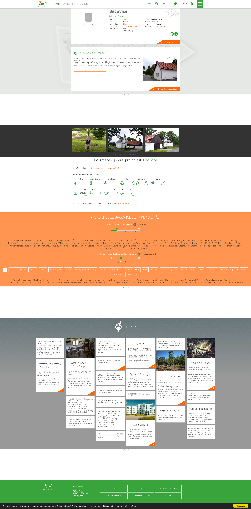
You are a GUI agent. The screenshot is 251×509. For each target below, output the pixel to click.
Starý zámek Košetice (194, 280)
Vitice (213, 245)
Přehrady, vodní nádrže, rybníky (85, 269)
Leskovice (12, 243)
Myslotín (89, 243)
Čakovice (67, 240)
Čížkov (137, 240)
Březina (52, 240)
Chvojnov (120, 240)
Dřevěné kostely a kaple (169, 269)
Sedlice (91, 245)
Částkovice (77, 240)
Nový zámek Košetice (174, 280)
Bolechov (34, 240)
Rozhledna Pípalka (78, 282)
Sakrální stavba (133, 274)
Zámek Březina (58, 280)
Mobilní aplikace (114, 495)
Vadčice (206, 245)
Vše (5, 269)
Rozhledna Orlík (149, 282)
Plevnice (184, 243)
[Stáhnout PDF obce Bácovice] (172, 34)
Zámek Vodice (181, 282)
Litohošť (44, 243)
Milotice (62, 243)
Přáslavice (229, 243)
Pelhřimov (125, 24)
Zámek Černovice (235, 282)
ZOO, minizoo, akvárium (18, 269)
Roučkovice (56, 245)
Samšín (83, 245)
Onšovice (157, 243)
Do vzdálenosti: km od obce (118, 224)
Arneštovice (15, 240)
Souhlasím (241, 506)
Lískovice (35, 243)
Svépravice (143, 245)
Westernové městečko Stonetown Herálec (207, 282)
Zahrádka (117, 248)
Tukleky (162, 245)
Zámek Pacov (14, 282)
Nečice (98, 243)
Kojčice (201, 240)
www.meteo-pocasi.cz (123, 203)
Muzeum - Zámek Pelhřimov (79, 280)
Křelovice (229, 240)
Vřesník (107, 248)
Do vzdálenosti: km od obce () (115, 254)
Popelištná (205, 243)
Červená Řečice (90, 240)
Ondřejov (147, 243)
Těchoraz (153, 245)
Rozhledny (128, 269)
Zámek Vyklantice (42, 282)
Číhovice (129, 240)
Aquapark (33, 269)
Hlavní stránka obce (172, 42)
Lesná (20, 243)
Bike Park (223, 269)
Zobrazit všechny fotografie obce (125, 154)
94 (158, 22)
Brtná (59, 240)
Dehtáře (145, 240)
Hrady (137, 269)
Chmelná (102, 240)
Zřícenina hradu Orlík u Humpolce (126, 282)
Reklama (141, 488)
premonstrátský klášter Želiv (105, 280)
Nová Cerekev (118, 243)
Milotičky (71, 243)
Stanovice (117, 245)
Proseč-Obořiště (16, 245)
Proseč (239, 243)
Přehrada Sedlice (127, 280)
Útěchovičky (184, 245)
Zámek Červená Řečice (23, 280)
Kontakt (168, 495)
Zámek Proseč (143, 280)
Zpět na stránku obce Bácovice (168, 89)
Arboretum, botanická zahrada (110, 269)
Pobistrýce (194, 243)
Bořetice (43, 240)
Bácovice (118, 11)
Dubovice (155, 240)
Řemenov (46, 245)
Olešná (138, 243)
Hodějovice (165, 240)
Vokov (238, 245)
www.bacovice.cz (162, 26)
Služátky (107, 245)
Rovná (65, 245)
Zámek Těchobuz (165, 282)
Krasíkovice (219, 240)
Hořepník (176, 240)
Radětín (36, 245)
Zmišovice (142, 248)
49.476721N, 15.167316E (129, 26)
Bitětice (25, 240)
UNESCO (43, 269)
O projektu (113, 488)
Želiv (125, 248)
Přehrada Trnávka (42, 280)
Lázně (201, 269)
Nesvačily (106, 243)
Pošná (221, 243)
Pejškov (165, 243)
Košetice (208, 240)
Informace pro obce (168, 488)
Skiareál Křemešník (60, 282)
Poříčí (214, 243)
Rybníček (74, 245)
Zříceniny (154, 269)
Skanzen (68, 269)
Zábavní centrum (118, 274)
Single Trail (234, 269)
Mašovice (53, 243)
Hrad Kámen (27, 282)
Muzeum (244, 269)
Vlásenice (230, 245)
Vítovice (221, 245)
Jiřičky (184, 240)
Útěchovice (172, 245)
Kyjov (237, 240)
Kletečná (192, 240)
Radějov (28, 245)
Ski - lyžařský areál (56, 269)
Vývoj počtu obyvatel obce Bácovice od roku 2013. (90, 71)
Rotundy (184, 269)
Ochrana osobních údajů (141, 495)
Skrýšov (99, 245)
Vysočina (124, 19)
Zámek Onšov (231, 280)
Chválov (111, 240)
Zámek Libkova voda (215, 280)
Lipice (27, 243)
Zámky (145, 269)
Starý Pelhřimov (130, 245)
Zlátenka (132, 248)
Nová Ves (130, 243)
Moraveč (80, 243)
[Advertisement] (125, 110)
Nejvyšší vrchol (212, 269)
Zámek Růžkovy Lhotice (98, 282)
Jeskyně (192, 269)
